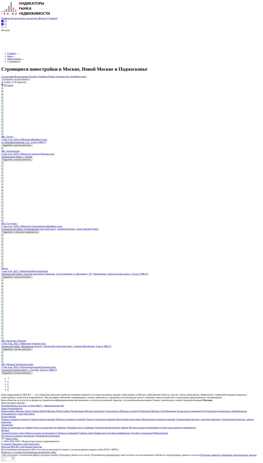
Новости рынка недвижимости (41, 433)
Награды (5, 446)
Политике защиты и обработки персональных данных (228, 455)
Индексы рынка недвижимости (145, 427)
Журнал (42, 18)
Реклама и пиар (20, 444)
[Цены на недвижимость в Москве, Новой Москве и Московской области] (25, 15)
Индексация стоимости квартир (158, 419)
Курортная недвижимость (218, 411)
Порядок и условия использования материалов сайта (28, 452)
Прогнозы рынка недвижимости (179, 427)
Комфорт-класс (79, 76)
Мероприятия (161, 433)
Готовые (33, 76)
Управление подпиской (47, 436)
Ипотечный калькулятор (129, 419)
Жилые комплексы (95, 411)
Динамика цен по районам (80, 427)
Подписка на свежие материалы (18, 436)
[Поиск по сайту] (5, 21)
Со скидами (7, 76)
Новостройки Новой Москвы (40, 411)
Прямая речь (100, 433)
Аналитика (32, 18)
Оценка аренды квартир (42, 419)
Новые (52, 76)
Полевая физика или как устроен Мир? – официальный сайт (32, 405)
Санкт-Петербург (26, 414)
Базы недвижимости (11, 408)
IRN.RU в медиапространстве (26, 446)
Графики (6, 18)
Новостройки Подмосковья (70, 411)
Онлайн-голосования (142, 433)
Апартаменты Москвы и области (122, 411)
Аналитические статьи (13, 433)
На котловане (21, 76)
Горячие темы (86, 433)
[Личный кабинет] (2, 21)
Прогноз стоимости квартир (70, 419)
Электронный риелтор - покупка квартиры (198, 419)
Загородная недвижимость (190, 411)
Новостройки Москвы (12, 411)
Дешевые (43, 76)
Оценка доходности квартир (101, 419)
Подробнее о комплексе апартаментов (20, 232)
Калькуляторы (18, 18)
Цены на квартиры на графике (17, 427)
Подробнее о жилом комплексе (16, 145)
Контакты (34, 444)
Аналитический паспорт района (111, 427)
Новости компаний (68, 433)
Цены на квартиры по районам (50, 427)
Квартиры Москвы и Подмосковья (158, 411)
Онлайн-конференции (118, 433)
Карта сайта (12, 438)
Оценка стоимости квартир (15, 419)
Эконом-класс (63, 76)
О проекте (52, 18)
